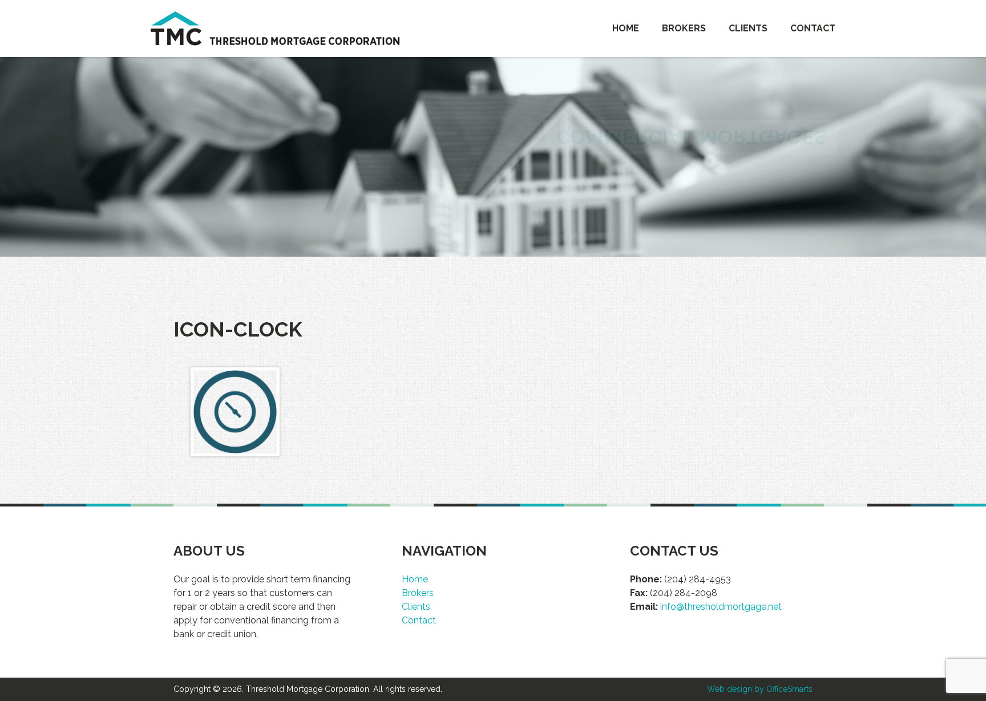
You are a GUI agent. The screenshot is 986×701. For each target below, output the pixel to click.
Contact (812, 28)
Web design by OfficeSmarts (760, 689)
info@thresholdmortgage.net (721, 606)
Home (625, 28)
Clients (748, 28)
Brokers (684, 28)
